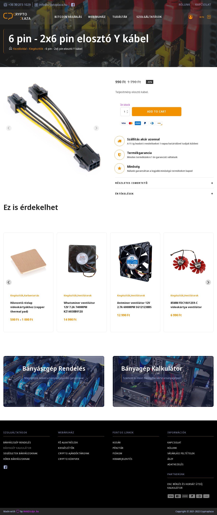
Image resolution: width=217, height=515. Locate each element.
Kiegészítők (36, 49)
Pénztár (118, 447)
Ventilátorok (84, 295)
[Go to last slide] (9, 282)
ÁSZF (170, 459)
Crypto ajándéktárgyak (73, 453)
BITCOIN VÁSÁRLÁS (68, 17)
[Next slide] (96, 128)
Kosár (117, 442)
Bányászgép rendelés (17, 442)
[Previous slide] (9, 128)
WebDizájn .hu (31, 511)
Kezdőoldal (20, 49)
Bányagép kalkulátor (17, 447)
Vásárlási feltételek (181, 453)
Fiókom (117, 453)
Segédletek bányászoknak (20, 453)
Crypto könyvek (68, 459)
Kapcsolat (203, 4)
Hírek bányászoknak (16, 459)
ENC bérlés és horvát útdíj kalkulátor (185, 485)
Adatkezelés (175, 464)
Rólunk (184, 4)
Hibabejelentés (122, 459)
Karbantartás (31, 295)
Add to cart (156, 111)
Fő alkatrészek (68, 442)
